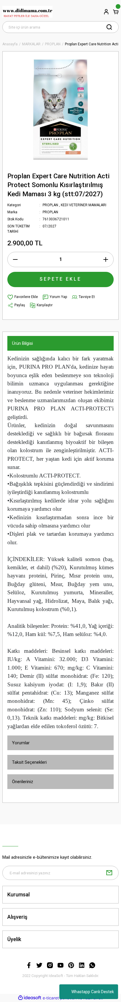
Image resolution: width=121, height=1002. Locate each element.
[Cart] (116, 12)
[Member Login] (106, 12)
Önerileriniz (22, 781)
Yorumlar (21, 742)
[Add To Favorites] (22, 297)
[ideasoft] (29, 998)
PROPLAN (50, 205)
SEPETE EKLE (60, 279)
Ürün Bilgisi (22, 343)
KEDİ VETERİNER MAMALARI (83, 205)
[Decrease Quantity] (15, 259)
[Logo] (27, 12)
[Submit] (109, 873)
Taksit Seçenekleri (29, 762)
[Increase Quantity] (105, 259)
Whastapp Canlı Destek (92, 991)
